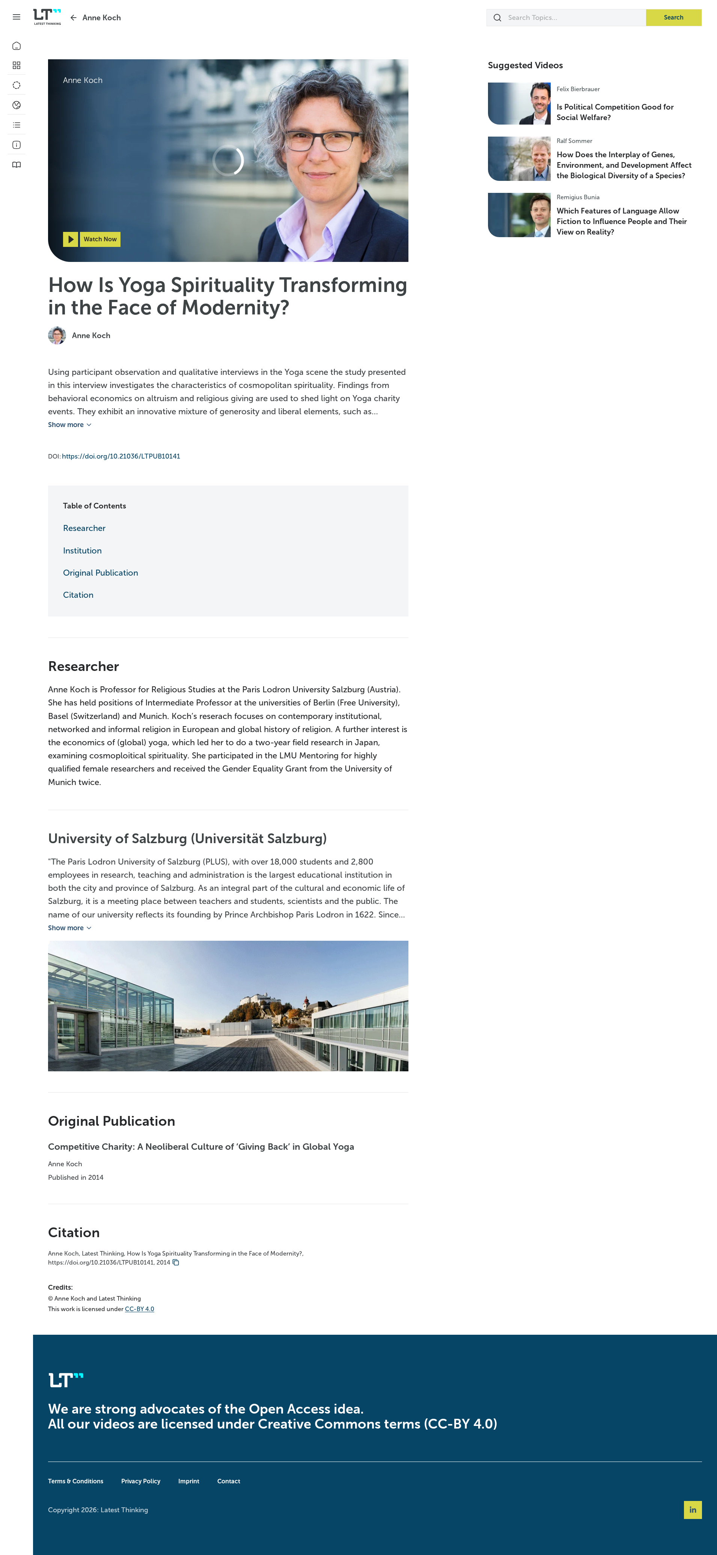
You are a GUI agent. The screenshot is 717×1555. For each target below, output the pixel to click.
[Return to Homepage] (47, 17)
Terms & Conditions (75, 1481)
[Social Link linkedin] (693, 1510)
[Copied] (175, 1262)
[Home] (16, 46)
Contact (228, 1481)
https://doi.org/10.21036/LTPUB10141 (121, 456)
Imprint (188, 1481)
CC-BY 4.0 (139, 1309)
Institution (82, 551)
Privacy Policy (140, 1481)
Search (674, 17)
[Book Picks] (16, 164)
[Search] (497, 17)
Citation (78, 595)
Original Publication (100, 573)
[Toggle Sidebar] (16, 16)
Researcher (84, 528)
